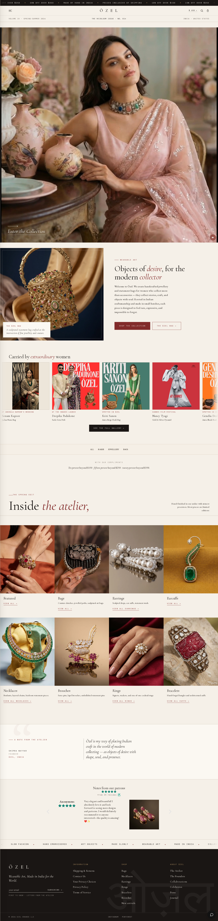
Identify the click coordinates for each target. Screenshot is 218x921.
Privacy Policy (80, 887)
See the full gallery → (109, 428)
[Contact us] (211, 914)
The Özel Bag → (166, 326)
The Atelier (176, 870)
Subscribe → (55, 890)
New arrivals (128, 903)
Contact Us (79, 876)
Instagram (113, 917)
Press (173, 892)
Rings (125, 887)
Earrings (126, 881)
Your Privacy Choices (84, 881)
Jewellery (113, 449)
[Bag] (207, 10)
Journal (174, 897)
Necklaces (127, 876)
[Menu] (11, 11)
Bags (125, 449)
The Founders (177, 876)
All (92, 449)
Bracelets (126, 892)
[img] (109, 792)
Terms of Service (82, 892)
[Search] (201, 10)
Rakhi (101, 449)
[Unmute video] (213, 237)
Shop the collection (132, 326)
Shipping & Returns (84, 870)
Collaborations (178, 881)
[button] (49, 812)
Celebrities (176, 887)
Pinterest (127, 917)
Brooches (126, 897)
